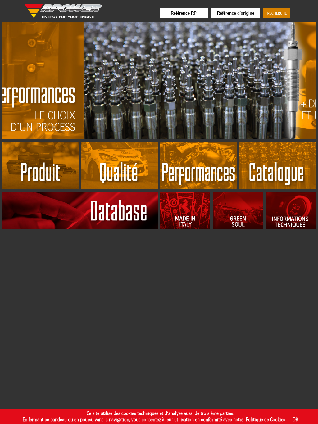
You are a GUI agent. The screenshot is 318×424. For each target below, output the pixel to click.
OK (295, 420)
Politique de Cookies (265, 420)
